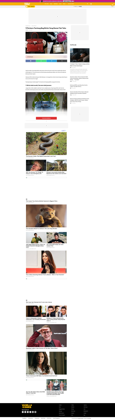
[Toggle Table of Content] (64, 57)
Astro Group (89, 418)
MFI (70, 67)
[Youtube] (79, 6)
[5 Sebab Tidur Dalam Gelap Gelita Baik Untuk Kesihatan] (79, 55)
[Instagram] (75, 6)
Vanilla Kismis (28, 25)
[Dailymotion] (81, 6)
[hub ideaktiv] (91, 3)
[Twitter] (77, 6)
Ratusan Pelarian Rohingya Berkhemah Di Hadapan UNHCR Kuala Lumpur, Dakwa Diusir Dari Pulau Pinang (79, 100)
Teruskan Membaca (46, 118)
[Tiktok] (78, 6)
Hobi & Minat (34, 25)
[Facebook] (74, 6)
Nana (71, 81)
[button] (87, 3)
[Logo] (27, 4)
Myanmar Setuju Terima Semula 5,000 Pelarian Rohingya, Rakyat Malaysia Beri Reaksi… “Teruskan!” (79, 78)
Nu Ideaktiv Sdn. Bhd (80, 418)
